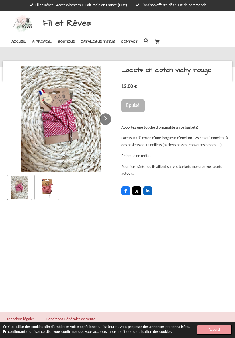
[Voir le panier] (157, 41)
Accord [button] (214, 329)
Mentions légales (20, 319)
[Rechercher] (146, 41)
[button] (19, 187)
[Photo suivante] (105, 119)
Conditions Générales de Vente (70, 319)
